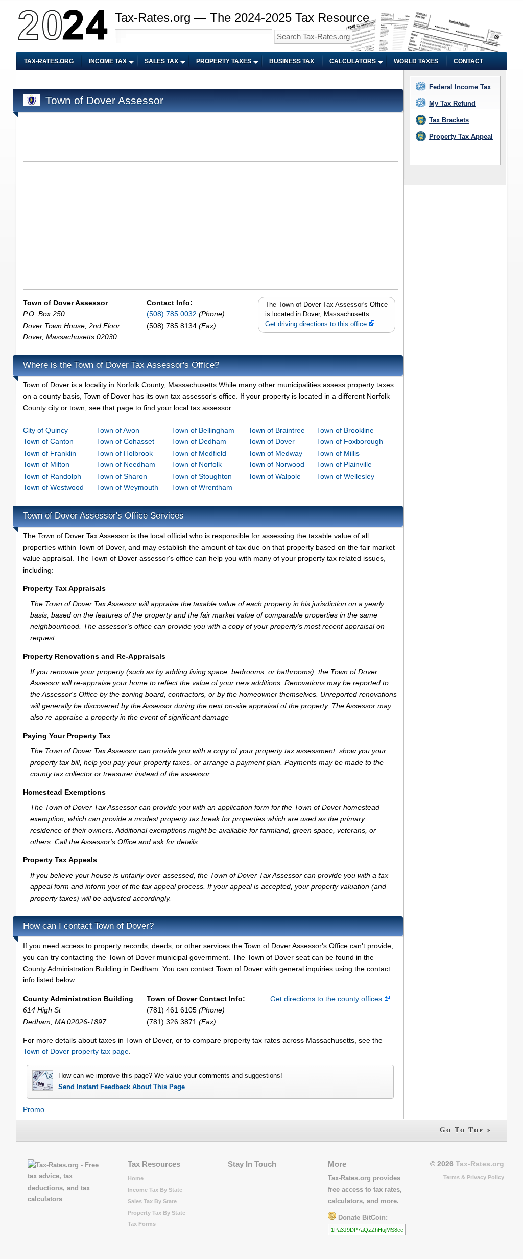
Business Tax (291, 61)
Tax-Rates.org (49, 61)
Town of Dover (271, 441)
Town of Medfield (199, 453)
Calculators (352, 61)
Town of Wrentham (202, 487)
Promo (33, 1109)
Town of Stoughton (202, 476)
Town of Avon (118, 430)
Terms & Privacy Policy (473, 1177)
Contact (468, 61)
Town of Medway (275, 453)
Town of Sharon (122, 476)
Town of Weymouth (127, 487)
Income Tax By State (155, 1190)
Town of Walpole (274, 476)
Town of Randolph (52, 476)
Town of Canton (48, 441)
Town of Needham (126, 464)
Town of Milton (46, 464)
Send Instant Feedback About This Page (121, 1087)
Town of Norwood (276, 464)
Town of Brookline (345, 430)
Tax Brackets (449, 120)
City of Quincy (45, 430)
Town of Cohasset (125, 441)
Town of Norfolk (197, 464)
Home (136, 1178)
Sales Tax (161, 61)
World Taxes (416, 61)
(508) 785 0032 (173, 314)
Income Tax (108, 61)
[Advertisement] (209, 80)
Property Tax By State (156, 1212)
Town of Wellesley (345, 476)
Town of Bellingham (203, 430)
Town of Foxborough (350, 441)
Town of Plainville (344, 464)
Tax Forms (142, 1224)
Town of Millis (338, 453)
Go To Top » (465, 1129)
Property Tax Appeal (461, 136)
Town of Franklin (49, 453)
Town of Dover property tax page (76, 1051)
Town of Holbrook (125, 453)
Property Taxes (223, 61)
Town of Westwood (53, 487)
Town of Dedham (199, 441)
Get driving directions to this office (317, 324)
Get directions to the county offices (327, 999)
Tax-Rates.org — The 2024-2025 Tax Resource (242, 17)
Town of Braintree (276, 430)
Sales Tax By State (152, 1201)
